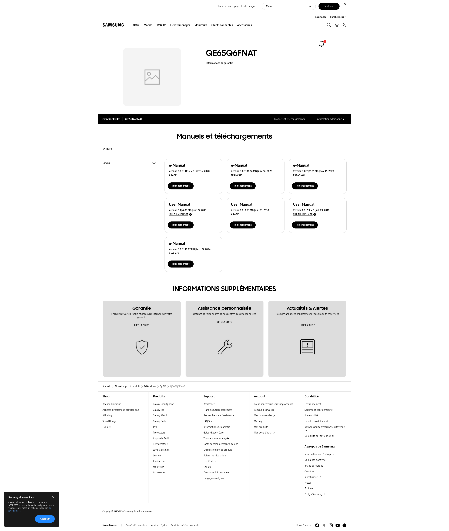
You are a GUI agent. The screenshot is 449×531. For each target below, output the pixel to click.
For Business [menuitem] (337, 17)
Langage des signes (213, 478)
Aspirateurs (159, 461)
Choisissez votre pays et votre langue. (236, 6)
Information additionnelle (330, 119)
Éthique (308, 488)
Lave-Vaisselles (161, 449)
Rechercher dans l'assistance (218, 415)
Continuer (329, 6)
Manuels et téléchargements (289, 119)
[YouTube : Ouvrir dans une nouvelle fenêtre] (338, 525)
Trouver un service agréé (216, 438)
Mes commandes (263, 415)
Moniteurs (158, 467)
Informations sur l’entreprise (319, 454)
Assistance (209, 404)
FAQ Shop (208, 421)
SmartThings (109, 421)
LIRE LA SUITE (141, 325)
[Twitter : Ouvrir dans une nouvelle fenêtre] (324, 525)
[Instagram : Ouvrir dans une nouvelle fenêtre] (331, 525)
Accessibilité (311, 415)
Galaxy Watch (160, 415)
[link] (322, 44)
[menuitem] (136, 25)
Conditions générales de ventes (185, 525)
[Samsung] (113, 25)
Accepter (45, 518)
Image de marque (313, 465)
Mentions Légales (159, 525)
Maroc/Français (109, 525)
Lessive (157, 455)
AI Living (107, 415)
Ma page (258, 421)
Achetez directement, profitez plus (120, 409)
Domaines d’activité (315, 460)
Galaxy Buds (159, 421)
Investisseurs (311, 477)
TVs (155, 427)
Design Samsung (313, 494)
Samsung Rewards (264, 409)
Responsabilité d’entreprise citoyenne (324, 427)
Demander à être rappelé (216, 472)
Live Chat (208, 461)
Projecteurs (159, 432)
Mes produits (261, 427)
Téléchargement (180, 185)
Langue (106, 163)
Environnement (312, 404)
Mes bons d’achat (263, 432)
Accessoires (159, 472)
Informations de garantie (219, 63)
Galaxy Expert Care (213, 432)
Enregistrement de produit (217, 449)
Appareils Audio (161, 438)
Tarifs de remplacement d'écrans (220, 444)
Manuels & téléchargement (217, 409)
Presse (307, 482)
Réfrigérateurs (160, 444)
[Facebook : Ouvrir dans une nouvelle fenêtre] (317, 525)
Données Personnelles (136, 525)
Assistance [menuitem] (320, 17)
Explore (106, 427)
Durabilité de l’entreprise (317, 436)
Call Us (207, 467)
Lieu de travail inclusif (316, 421)
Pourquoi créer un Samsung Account (273, 404)
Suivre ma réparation (214, 455)
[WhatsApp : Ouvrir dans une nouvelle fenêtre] (344, 525)
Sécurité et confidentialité (318, 409)
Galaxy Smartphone (163, 404)
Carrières (309, 471)
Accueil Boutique (111, 404)
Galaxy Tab (158, 409)
